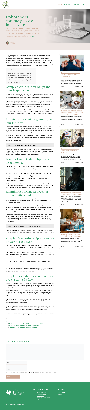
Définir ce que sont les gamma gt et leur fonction (19, 73)
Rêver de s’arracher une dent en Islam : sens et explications (71, 194)
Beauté (84, 4)
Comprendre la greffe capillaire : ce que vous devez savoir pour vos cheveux (30, 329)
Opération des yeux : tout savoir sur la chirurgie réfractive (70, 150)
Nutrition (76, 4)
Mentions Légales (62, 392)
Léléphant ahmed (41, 392)
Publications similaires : (15, 82)
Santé (60, 4)
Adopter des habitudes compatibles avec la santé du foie (21, 80)
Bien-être (67, 4)
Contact (60, 394)
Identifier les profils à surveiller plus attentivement (19, 77)
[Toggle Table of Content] (33, 70)
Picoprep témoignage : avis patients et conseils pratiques (71, 235)
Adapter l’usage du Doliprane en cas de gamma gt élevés (21, 79)
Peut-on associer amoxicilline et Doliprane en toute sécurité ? (26, 324)
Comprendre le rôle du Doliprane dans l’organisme (19, 72)
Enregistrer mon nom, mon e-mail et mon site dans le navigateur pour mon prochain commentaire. (32, 372)
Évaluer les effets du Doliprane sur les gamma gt (19, 75)
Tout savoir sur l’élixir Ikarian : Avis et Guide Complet (23, 327)
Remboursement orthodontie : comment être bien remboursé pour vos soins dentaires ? (72, 112)
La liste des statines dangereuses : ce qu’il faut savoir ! (24, 325)
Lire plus (32, 36)
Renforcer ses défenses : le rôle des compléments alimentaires (70, 75)
